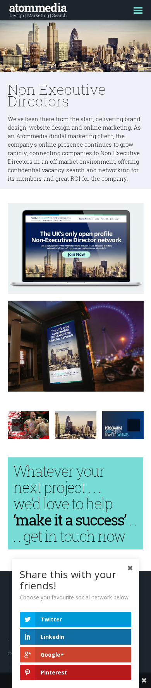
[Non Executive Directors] (75, 425)
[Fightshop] (28, 425)
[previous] (18, 425)
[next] (133, 425)
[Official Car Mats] (123, 425)
